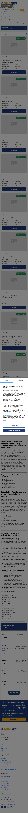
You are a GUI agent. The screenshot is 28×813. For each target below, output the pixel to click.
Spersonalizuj (14, 426)
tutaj (4, 420)
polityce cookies (8, 415)
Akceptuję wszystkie (14, 430)
